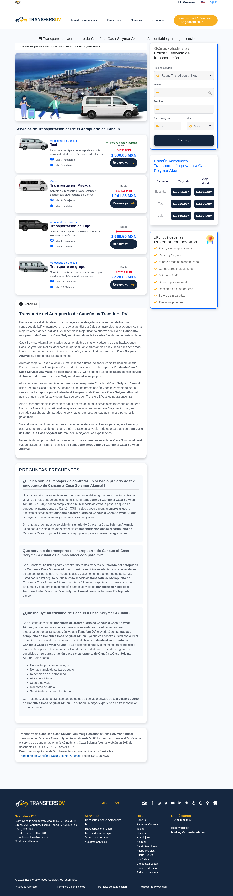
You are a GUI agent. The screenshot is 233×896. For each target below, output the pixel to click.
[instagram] (159, 803)
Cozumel (142, 833)
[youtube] (173, 803)
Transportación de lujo (98, 833)
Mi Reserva (186, 2)
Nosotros (136, 20)
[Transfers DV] (38, 19)
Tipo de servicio (163, 67)
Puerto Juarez (145, 854)
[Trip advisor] (18, 2)
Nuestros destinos (147, 868)
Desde (157, 84)
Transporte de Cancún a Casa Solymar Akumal (49, 755)
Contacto (158, 20)
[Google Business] (215, 803)
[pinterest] (186, 803)
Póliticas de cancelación (112, 886)
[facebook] (152, 803)
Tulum (140, 828)
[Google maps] (207, 803)
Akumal (69, 46)
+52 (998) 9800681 (191, 22)
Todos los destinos (148, 872)
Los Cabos (143, 859)
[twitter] (166, 803)
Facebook (35, 841)
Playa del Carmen (147, 824)
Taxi (87, 824)
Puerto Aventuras (147, 846)
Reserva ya (120, 162)
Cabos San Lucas (147, 863)
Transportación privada (98, 828)
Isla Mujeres (144, 837)
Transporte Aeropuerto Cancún (33, 46)
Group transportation (97, 837)
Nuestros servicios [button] (83, 20)
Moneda (191, 118)
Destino (158, 101)
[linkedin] (179, 803)
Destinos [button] (113, 20)
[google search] (200, 803)
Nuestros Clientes (26, 886)
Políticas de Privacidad (153, 886)
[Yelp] (193, 803)
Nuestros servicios (96, 841)
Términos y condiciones (71, 886)
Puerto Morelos (146, 850)
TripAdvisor (22, 841)
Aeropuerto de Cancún (63, 143)
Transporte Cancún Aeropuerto (103, 819)
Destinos (57, 46)
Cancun (70, 183)
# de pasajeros (162, 118)
